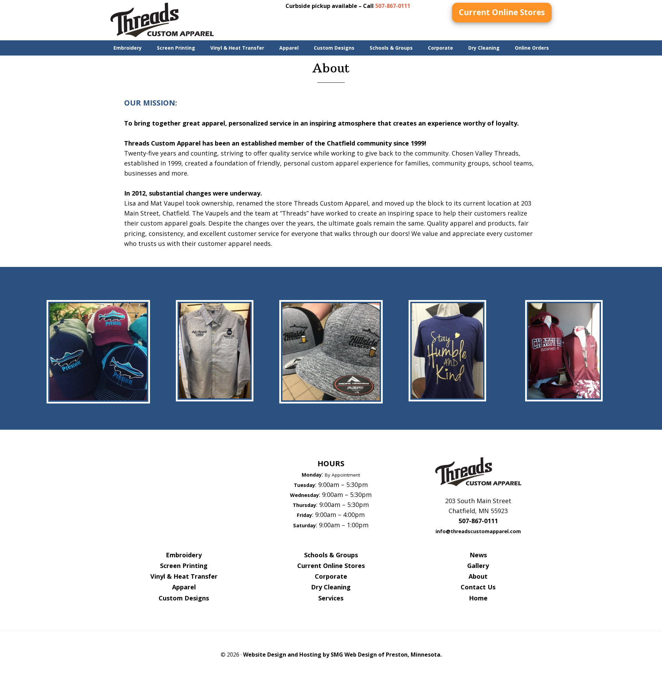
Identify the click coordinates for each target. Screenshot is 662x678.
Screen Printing (184, 565)
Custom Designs (184, 598)
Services (330, 598)
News (478, 555)
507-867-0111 (392, 6)
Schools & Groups (331, 555)
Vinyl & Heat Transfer (184, 576)
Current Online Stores (502, 12)
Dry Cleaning (331, 587)
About (478, 576)
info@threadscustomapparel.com (478, 531)
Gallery (478, 565)
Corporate (331, 576)
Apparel (184, 587)
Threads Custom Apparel (162, 20)
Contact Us (478, 587)
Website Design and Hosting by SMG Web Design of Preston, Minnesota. (342, 654)
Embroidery (184, 555)
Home (478, 598)
